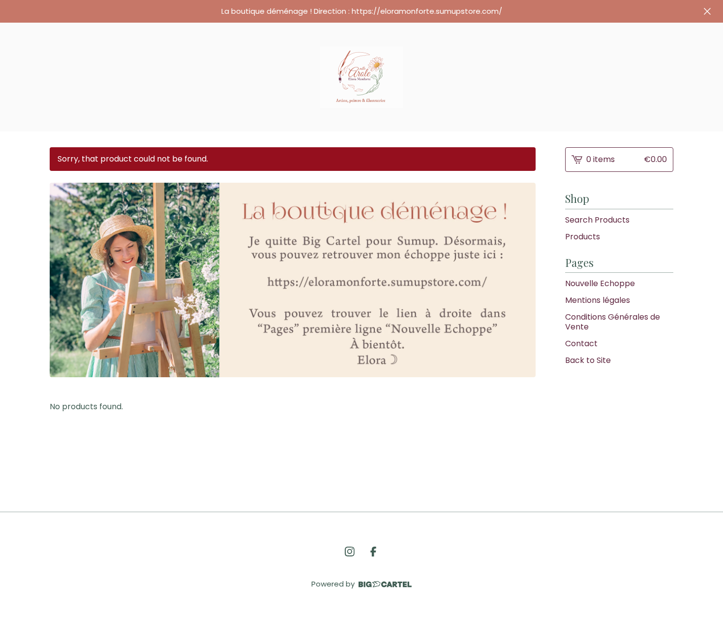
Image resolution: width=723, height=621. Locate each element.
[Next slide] (522, 280)
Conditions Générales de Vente (612, 321)
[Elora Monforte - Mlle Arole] (361, 77)
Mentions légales (597, 300)
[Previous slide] (63, 280)
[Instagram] (350, 551)
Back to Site (588, 360)
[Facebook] (373, 551)
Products (582, 236)
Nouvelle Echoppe (600, 283)
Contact (581, 343)
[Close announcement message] (707, 11)
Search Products (597, 220)
